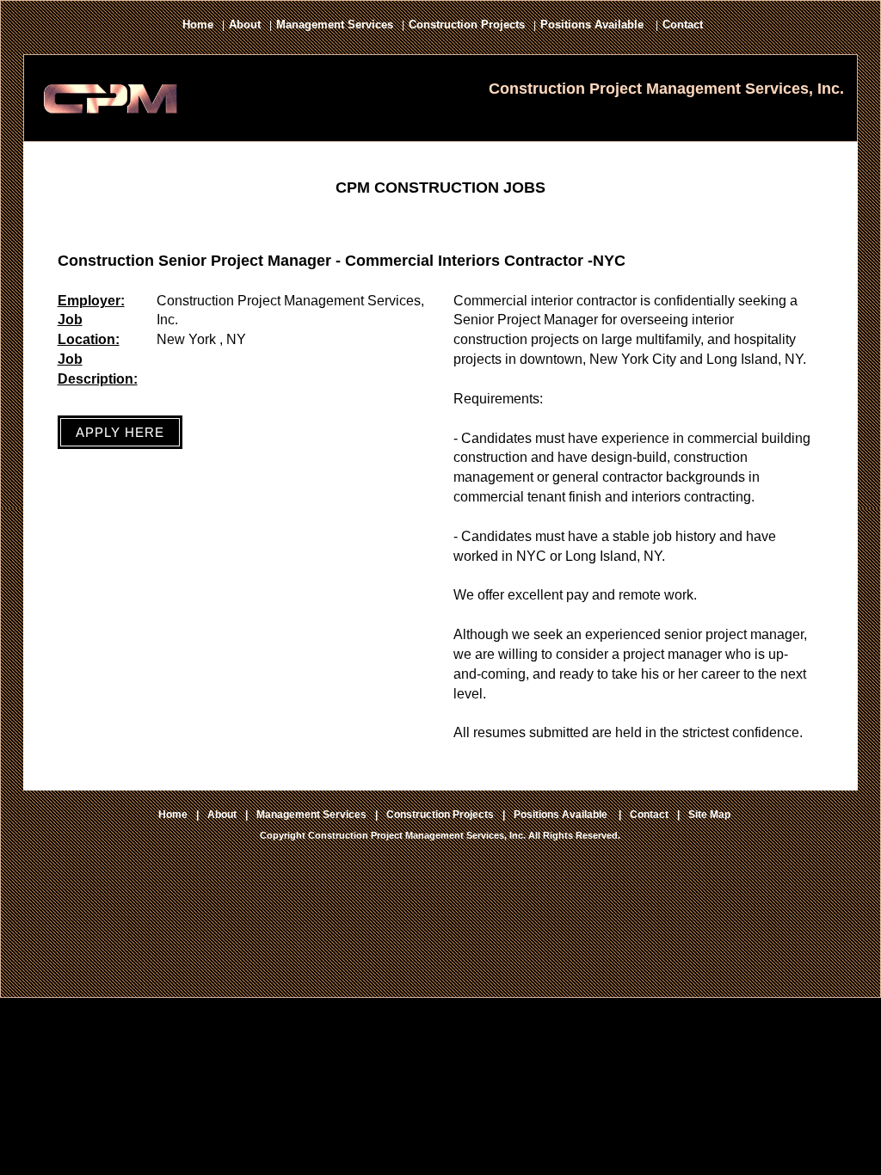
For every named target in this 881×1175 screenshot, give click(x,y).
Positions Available (593, 24)
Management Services (334, 24)
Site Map (709, 815)
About (245, 24)
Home (197, 24)
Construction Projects (467, 24)
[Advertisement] (440, 953)
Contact (682, 24)
